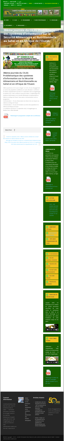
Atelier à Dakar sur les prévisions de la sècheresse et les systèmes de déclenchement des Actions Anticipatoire (40, 421)
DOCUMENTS (9, 25)
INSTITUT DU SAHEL (22, 3)
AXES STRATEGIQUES (40, 20)
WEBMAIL (6, 5)
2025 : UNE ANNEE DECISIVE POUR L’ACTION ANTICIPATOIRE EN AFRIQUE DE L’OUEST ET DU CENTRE (53, 209)
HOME (7, 20)
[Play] (47, 329)
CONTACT (19, 5)
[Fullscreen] (57, 329)
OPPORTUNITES (38, 3)
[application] (52, 327)
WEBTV (13, 5)
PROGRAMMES (26, 20)
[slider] (51, 329)
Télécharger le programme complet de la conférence (25, 115)
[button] (52, 328)
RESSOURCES (21, 25)
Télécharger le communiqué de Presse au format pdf (51, 186)
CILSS (15, 20)
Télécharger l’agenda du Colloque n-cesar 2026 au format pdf (53, 96)
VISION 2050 (54, 20)
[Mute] (56, 329)
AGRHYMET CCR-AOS (9, 3)
